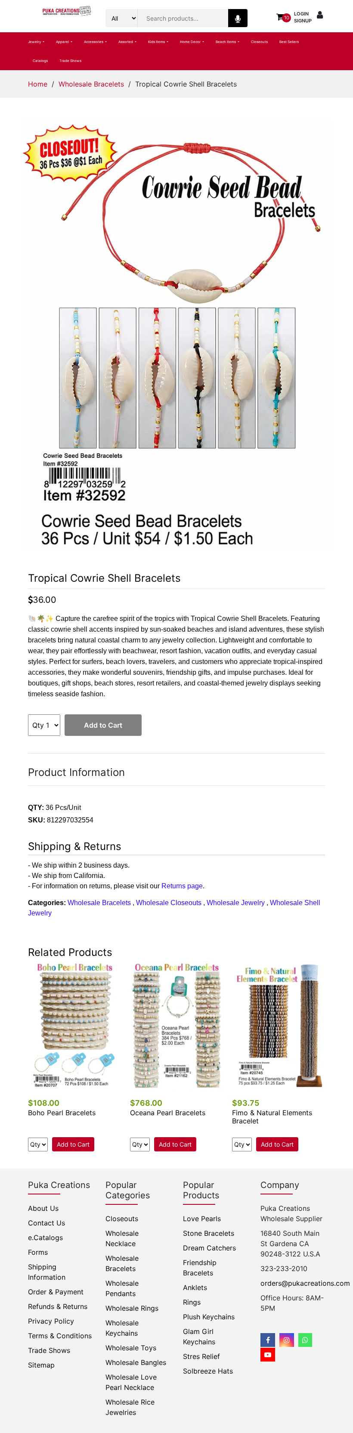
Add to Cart (103, 725)
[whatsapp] (305, 1340)
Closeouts (259, 42)
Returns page (182, 886)
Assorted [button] (126, 42)
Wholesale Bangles (135, 1362)
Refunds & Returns (57, 1306)
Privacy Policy (51, 1321)
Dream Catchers (209, 1248)
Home (37, 84)
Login (301, 14)
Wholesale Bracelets (91, 84)
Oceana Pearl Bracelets (167, 1112)
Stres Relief (201, 1356)
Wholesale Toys (130, 1347)
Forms (38, 1252)
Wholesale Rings (131, 1308)
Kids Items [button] (157, 42)
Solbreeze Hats (208, 1371)
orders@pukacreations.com (305, 1283)
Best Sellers (289, 42)
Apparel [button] (63, 42)
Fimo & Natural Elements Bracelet (272, 1116)
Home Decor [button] (190, 42)
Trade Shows (70, 61)
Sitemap (41, 1365)
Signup (303, 21)
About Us (43, 1208)
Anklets (195, 1287)
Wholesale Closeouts (168, 902)
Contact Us (46, 1223)
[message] (267, 1355)
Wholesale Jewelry (236, 902)
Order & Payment (56, 1291)
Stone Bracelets (208, 1233)
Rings (192, 1302)
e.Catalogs (45, 1237)
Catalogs (40, 61)
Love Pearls (202, 1218)
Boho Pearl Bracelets (62, 1112)
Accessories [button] (94, 42)
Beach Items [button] (226, 42)
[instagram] (286, 1340)
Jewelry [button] (35, 42)
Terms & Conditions (60, 1335)
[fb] (267, 1340)
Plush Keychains (209, 1316)
